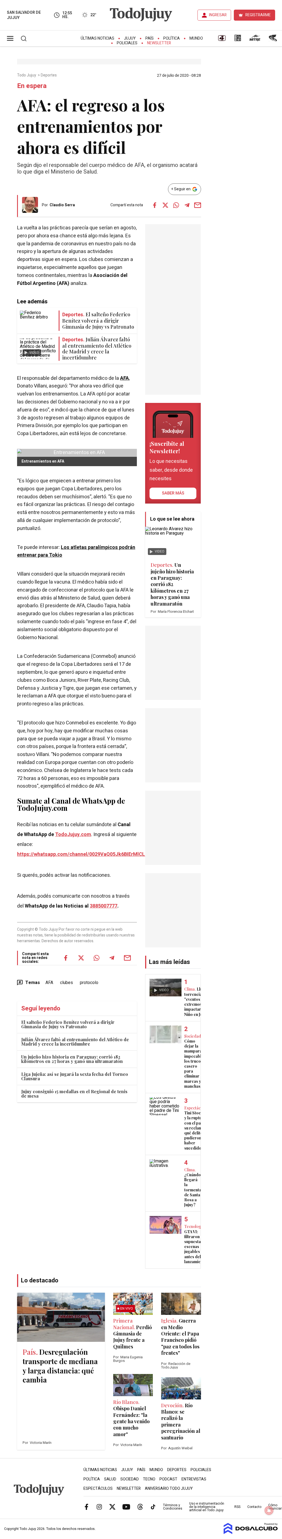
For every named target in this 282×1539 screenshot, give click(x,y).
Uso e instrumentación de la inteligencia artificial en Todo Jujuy (206, 1507)
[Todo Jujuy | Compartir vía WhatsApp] (176, 205)
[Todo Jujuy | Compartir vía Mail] (197, 205)
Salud (110, 1479)
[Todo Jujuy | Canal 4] (221, 40)
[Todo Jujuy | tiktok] (153, 1506)
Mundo (196, 38)
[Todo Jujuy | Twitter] (112, 1506)
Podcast (168, 1479)
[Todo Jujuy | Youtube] (126, 1506)
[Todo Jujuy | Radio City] (237, 40)
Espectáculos (98, 1488)
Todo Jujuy (27, 75)
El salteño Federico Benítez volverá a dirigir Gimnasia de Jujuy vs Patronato (68, 1024)
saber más (173, 493)
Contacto (254, 1506)
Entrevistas (193, 1479)
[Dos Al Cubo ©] (251, 1532)
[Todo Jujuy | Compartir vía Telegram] (187, 205)
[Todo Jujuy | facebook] (86, 1506)
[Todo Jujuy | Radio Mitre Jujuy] (254, 40)
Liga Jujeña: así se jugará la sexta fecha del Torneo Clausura (74, 1076)
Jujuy (130, 38)
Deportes (49, 75)
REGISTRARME (258, 15)
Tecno (149, 1479)
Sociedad (129, 1479)
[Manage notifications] (269, 1510)
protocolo (89, 982)
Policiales (127, 43)
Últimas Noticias (97, 38)
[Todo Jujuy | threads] (140, 1506)
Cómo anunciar (275, 1507)
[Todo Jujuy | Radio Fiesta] (273, 40)
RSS (237, 1506)
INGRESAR (218, 15)
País (149, 38)
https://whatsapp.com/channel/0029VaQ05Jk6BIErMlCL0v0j (85, 854)
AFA (124, 378)
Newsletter (159, 43)
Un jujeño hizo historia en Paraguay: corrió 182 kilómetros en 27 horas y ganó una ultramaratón (72, 1059)
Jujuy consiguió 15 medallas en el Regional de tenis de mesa (74, 1094)
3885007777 (103, 906)
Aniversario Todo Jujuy (169, 1488)
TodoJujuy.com (73, 834)
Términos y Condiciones (172, 1507)
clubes (66, 982)
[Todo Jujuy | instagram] (99, 1506)
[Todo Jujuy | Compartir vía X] (165, 205)
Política (171, 38)
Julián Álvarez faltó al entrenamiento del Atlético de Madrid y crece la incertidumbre (75, 1042)
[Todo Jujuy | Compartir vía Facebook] (154, 205)
